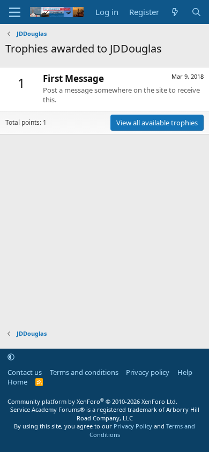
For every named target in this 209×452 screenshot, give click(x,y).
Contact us (25, 372)
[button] (11, 357)
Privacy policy (147, 372)
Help (184, 372)
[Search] (196, 12)
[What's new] (175, 12)
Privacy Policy (133, 426)
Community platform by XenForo (92, 401)
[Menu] (14, 12)
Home (17, 382)
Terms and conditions (84, 372)
